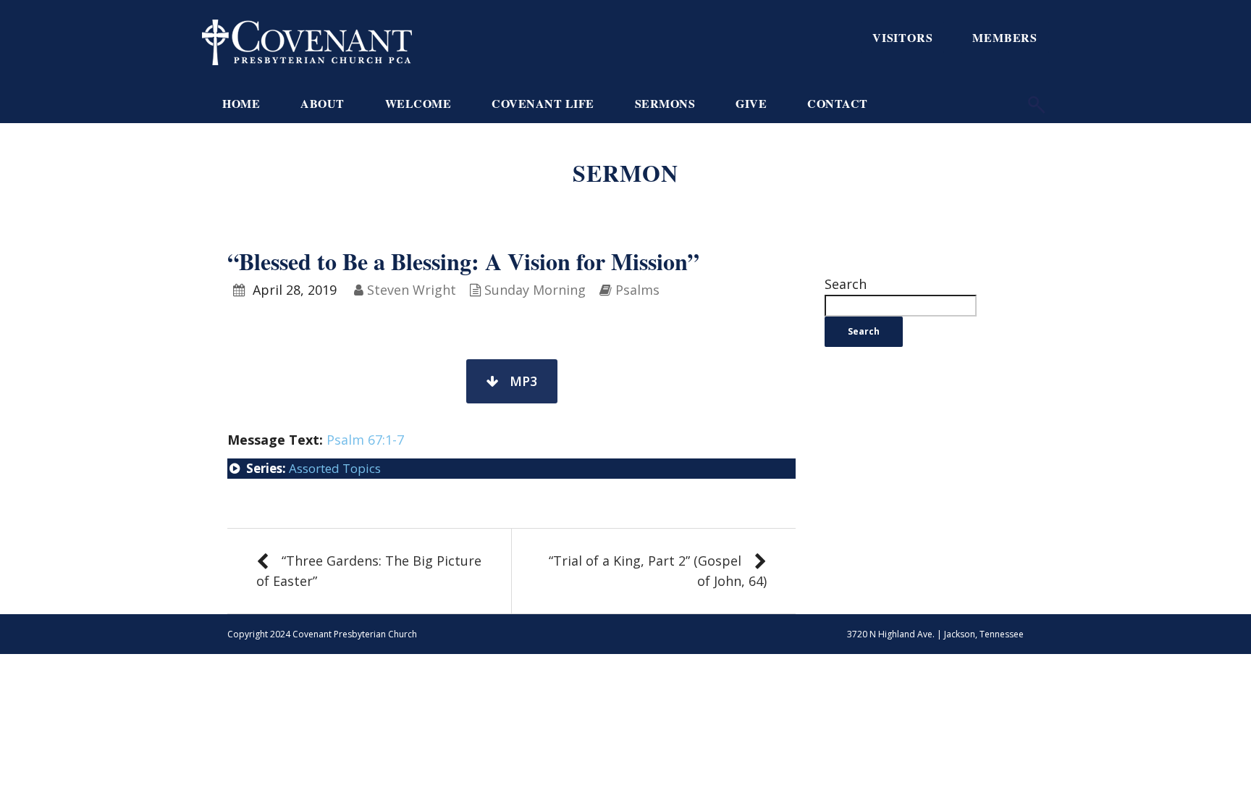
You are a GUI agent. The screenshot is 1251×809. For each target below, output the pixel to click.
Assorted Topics (335, 468)
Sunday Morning (535, 289)
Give (751, 103)
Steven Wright (411, 289)
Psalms (637, 289)
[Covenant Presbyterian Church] (307, 40)
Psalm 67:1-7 (365, 439)
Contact (837, 103)
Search (846, 284)
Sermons (665, 103)
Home (241, 103)
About (322, 103)
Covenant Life (543, 103)
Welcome (418, 103)
